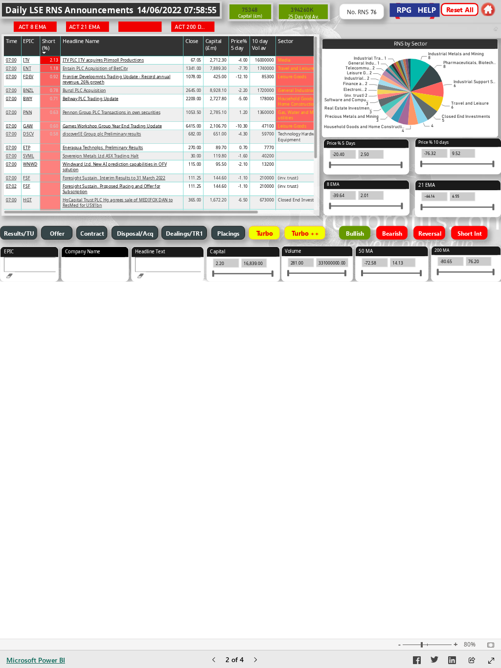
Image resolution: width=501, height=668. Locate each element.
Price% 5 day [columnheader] (239, 44)
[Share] (472, 661)
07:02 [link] (11, 186)
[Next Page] (255, 660)
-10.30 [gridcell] (242, 126)
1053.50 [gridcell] (193, 112)
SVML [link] (28, 155)
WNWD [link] (30, 164)
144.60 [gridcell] (219, 177)
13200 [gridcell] (267, 164)
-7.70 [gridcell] (243, 68)
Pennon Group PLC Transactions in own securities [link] (111, 112)
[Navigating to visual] (29, 268)
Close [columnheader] (191, 40)
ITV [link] (26, 60)
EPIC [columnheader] (28, 40)
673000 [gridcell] (267, 199)
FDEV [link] (28, 76)
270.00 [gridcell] (194, 147)
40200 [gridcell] (267, 155)
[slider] (422, 163)
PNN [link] (27, 112)
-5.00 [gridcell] (243, 98)
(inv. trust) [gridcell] (288, 177)
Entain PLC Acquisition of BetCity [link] (95, 68)
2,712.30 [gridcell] (218, 60)
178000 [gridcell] (267, 98)
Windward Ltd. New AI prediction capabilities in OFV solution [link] (115, 166)
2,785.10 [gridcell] (218, 112)
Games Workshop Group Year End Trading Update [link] (112, 126)
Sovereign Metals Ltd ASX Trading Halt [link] (101, 155)
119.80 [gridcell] (219, 155)
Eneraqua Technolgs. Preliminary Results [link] (103, 147)
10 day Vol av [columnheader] (260, 44)
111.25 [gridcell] (194, 177)
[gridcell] (13, 60)
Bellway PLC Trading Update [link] (90, 98)
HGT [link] (27, 199)
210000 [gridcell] (267, 177)
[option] (420, 75)
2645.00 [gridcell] (193, 90)
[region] (250, 141)
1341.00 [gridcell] (193, 68)
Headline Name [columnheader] (81, 40)
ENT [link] (27, 68)
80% (470, 644)
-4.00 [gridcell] (243, 60)
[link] (488, 9)
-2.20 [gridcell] (243, 90)
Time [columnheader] (12, 40)
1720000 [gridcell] (265, 90)
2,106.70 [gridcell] (218, 126)
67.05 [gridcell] (196, 60)
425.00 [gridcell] (219, 76)
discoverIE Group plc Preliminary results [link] (102, 133)
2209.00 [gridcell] (193, 98)
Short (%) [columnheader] (48, 44)
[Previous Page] (213, 660)
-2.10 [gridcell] (243, 164)
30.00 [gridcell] (196, 155)
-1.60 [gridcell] (243, 155)
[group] (111, 9)
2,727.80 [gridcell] (218, 98)
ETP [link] (26, 147)
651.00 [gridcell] (219, 133)
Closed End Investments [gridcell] (302, 199)
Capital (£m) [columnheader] (213, 44)
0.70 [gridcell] (243, 147)
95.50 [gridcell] (221, 164)
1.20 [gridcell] (243, 112)
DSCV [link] (28, 133)
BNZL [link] (28, 90)
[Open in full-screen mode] (491, 660)
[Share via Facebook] (417, 662)
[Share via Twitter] (434, 662)
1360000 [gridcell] (265, 112)
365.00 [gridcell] (194, 199)
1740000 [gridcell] (265, 68)
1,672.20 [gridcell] (218, 199)
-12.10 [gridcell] (242, 76)
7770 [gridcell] (268, 147)
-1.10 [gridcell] (243, 177)
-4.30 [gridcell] (243, 133)
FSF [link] (26, 177)
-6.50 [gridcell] (243, 199)
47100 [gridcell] (267, 126)
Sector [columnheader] (286, 40)
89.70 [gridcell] (221, 147)
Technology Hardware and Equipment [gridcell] (304, 136)
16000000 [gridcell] (264, 60)
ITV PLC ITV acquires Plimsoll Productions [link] (103, 60)
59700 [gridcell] (267, 133)
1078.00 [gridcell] (193, 76)
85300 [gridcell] (267, 76)
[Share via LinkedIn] (452, 662)
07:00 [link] (11, 60)
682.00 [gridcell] (194, 133)
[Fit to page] (488, 645)
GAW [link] (28, 126)
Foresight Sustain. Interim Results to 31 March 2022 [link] (114, 177)
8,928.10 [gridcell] (218, 90)
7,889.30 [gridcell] (218, 68)
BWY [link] (27, 98)
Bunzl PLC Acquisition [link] (84, 90)
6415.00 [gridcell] (193, 126)
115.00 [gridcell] (194, 164)
